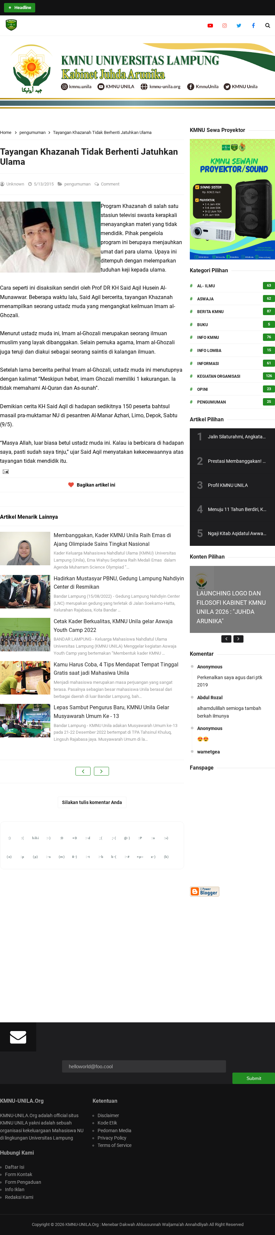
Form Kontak (18, 1174)
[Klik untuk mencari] (268, 25)
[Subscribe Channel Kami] (210, 25)
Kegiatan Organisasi (218, 376)
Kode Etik (107, 1122)
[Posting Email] (5, 471)
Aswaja (205, 299)
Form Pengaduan (23, 1182)
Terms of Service (114, 1145)
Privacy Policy (112, 1138)
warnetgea (208, 751)
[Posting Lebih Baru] (83, 771)
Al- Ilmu (206, 286)
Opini (202, 389)
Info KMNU (208, 337)
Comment (110, 184)
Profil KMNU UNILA (228, 485)
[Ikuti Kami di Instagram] (224, 25)
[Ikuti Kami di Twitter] (239, 25)
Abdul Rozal (210, 697)
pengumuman (78, 184)
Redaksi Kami (19, 1197)
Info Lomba (209, 350)
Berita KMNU (210, 311)
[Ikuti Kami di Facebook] (253, 25)
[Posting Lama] (101, 771)
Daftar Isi (14, 1167)
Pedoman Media (114, 1130)
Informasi (208, 363)
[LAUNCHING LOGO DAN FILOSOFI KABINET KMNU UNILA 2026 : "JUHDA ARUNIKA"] (202, 578)
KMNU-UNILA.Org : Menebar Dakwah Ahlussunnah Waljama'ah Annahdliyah (136, 1224)
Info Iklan (14, 1189)
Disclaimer (108, 1115)
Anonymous (209, 666)
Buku (202, 324)
